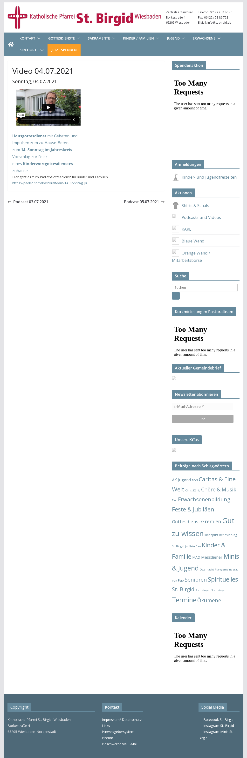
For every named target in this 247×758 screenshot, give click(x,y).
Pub (181, 580)
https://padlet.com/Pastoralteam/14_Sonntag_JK (49, 183)
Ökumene (209, 600)
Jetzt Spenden (64, 49)
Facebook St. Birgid (217, 719)
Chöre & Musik (218, 489)
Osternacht (207, 569)
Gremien (211, 521)
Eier (174, 500)
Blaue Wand (193, 241)
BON (195, 480)
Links (106, 725)
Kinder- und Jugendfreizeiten (209, 177)
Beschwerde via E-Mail (119, 744)
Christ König (192, 490)
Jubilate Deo (193, 546)
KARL (186, 229)
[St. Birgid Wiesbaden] (11, 44)
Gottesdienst (186, 521)
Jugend (173, 38)
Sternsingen (202, 590)
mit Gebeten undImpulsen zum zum (44, 143)
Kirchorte (29, 49)
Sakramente (99, 38)
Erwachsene (204, 38)
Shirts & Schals (195, 205)
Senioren (196, 579)
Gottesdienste (61, 38)
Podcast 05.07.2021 (141, 201)
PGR (174, 580)
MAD (196, 557)
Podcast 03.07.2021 (30, 201)
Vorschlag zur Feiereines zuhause (42, 163)
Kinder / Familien (138, 38)
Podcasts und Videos (201, 217)
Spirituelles (223, 579)
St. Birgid (183, 589)
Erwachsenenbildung (204, 499)
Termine (184, 599)
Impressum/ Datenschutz (122, 719)
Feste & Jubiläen (193, 509)
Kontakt (27, 38)
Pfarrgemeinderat (226, 569)
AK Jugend (181, 480)
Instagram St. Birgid (217, 725)
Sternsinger (218, 590)
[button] (38, 38)
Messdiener (211, 557)
